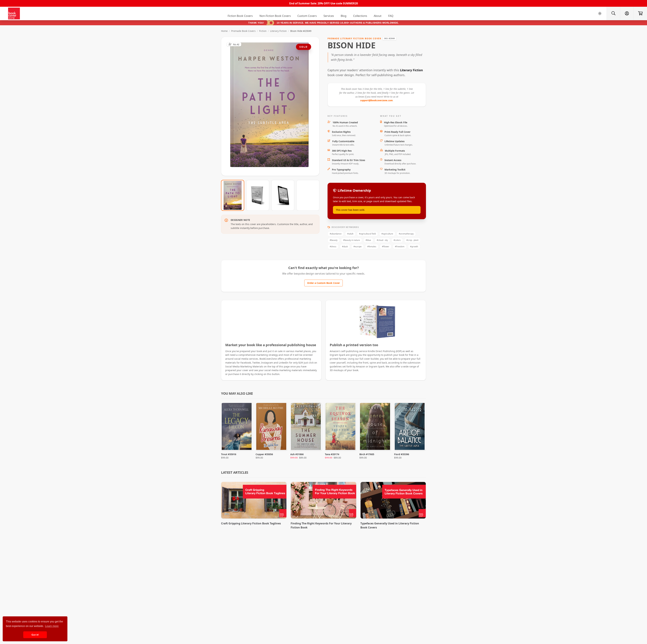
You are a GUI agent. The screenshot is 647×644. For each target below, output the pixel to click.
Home (224, 31)
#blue (368, 240)
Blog (343, 16)
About (377, 16)
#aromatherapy (406, 233)
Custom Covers (307, 16)
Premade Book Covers (243, 31)
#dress (333, 246)
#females (371, 246)
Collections (360, 16)
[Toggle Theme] (600, 13)
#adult (350, 233)
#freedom (399, 246)
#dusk (345, 246)
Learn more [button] (52, 626)
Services (329, 16)
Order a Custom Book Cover (323, 283)
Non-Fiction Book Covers (275, 16)
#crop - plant (412, 240)
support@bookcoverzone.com (376, 100)
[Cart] (640, 13)
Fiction (263, 31)
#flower (385, 246)
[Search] (613, 13)
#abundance (336, 233)
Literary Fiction (278, 31)
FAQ (390, 16)
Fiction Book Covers (240, 16)
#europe (357, 246)
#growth (414, 246)
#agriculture (387, 233)
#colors (397, 240)
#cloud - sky (382, 240)
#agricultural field (367, 233)
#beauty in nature (351, 240)
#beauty (333, 240)
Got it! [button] (35, 634)
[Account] (627, 13)
